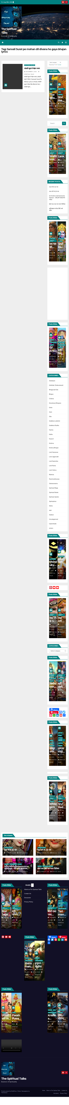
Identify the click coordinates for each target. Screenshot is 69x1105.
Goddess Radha (54, 425)
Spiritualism (52, 501)
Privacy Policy (28, 902)
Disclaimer (27, 897)
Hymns (51, 430)
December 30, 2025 (44, 852)
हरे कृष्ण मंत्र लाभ (52, 913)
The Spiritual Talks (13, 1078)
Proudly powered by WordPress (9, 1091)
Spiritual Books (52, 153)
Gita (59, 89)
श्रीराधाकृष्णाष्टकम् (52, 624)
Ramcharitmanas (54, 150)
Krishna (60, 91)
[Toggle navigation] (66, 42)
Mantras (51, 474)
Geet (50, 412)
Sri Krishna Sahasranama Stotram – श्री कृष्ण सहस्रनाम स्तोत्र (57, 197)
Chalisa (51, 398)
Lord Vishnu (52, 470)
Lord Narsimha (53, 461)
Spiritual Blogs (53, 488)
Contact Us (27, 893)
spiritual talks (52, 110)
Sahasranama (53, 344)
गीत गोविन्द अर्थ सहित (52, 1018)
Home (43, 1090)
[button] (58, 42)
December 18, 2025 (44, 871)
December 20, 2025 (11, 871)
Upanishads (52, 523)
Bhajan (51, 394)
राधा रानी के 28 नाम (54, 191)
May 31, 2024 (63, 920)
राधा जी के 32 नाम (53, 187)
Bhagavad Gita (52, 89)
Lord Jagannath (54, 456)
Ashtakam (52, 380)
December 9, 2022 (31, 71)
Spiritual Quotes (54, 497)
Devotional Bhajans (30, 65)
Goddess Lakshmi (54, 421)
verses (51, 528)
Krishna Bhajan (54, 447)
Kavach (51, 439)
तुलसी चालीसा (28, 965)
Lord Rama (52, 238)
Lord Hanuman (53, 452)
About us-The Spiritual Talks (33, 889)
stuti (50, 510)
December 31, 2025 (11, 852)
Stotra (60, 241)
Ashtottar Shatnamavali (56, 385)
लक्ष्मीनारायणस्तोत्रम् (52, 687)
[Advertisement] (57, 293)
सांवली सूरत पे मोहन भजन (32, 68)
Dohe (50, 407)
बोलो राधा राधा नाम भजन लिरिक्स (57, 204)
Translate (59, 64)
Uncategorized (53, 519)
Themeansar (4, 1092)
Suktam (51, 514)
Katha (51, 434)
